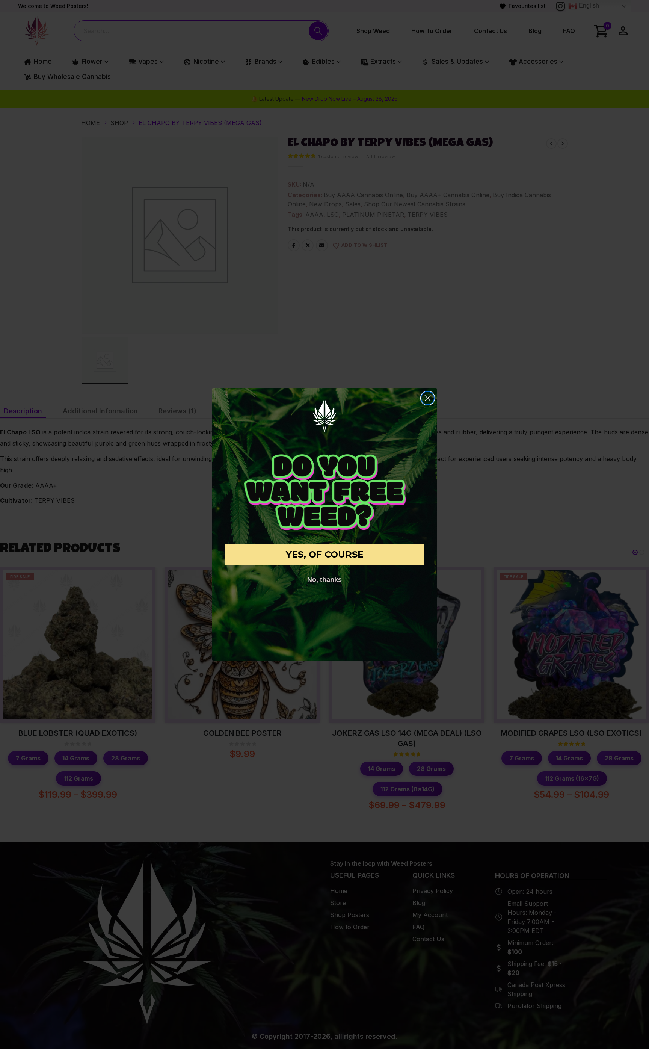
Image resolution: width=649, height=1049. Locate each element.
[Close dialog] (427, 398)
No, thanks (324, 579)
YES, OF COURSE (325, 554)
